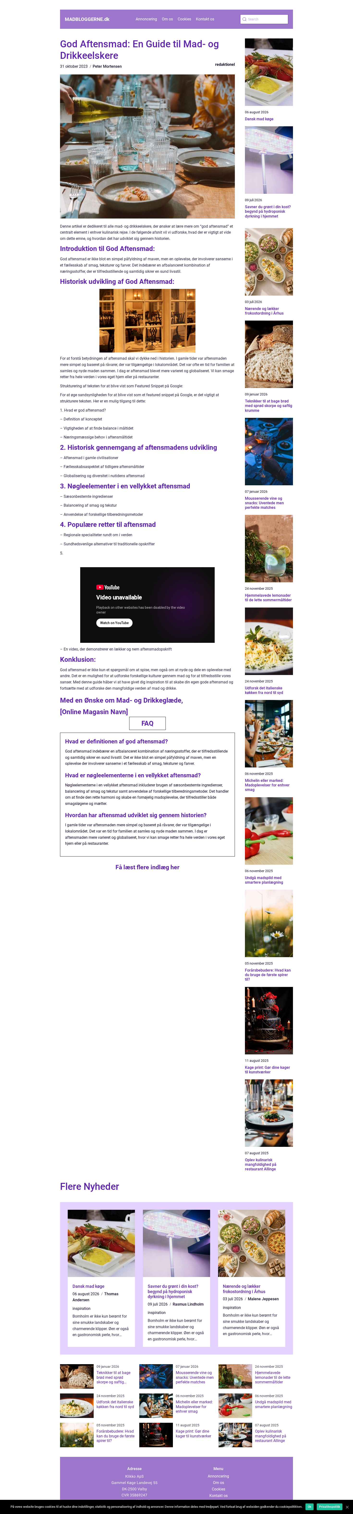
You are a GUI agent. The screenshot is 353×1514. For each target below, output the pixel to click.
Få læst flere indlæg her (147, 867)
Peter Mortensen (107, 66)
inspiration (82, 1308)
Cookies (184, 19)
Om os (167, 19)
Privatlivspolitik (329, 1506)
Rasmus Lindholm (188, 1304)
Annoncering (146, 19)
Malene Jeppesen (263, 1299)
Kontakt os (205, 19)
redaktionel (225, 64)
